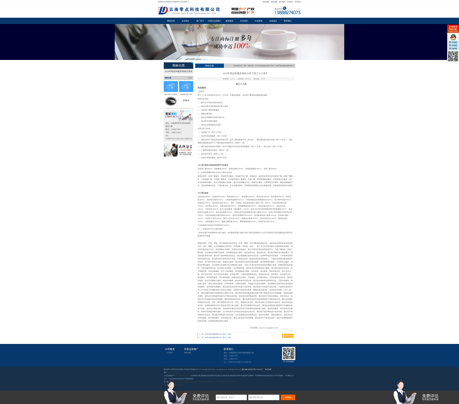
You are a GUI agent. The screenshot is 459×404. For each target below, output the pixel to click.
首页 (244, 66)
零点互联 (268, 369)
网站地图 (266, 2)
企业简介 (185, 21)
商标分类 (251, 66)
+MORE (189, 78)
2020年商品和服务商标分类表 (179, 71)
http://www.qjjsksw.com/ (269, 328)
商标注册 (187, 353)
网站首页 (171, 21)
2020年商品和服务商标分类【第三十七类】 (218, 334)
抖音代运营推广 (214, 21)
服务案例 (229, 21)
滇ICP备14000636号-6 (249, 369)
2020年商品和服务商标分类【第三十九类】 (218, 337)
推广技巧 (200, 21)
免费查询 (288, 397)
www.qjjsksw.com (174, 372)
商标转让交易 (186, 375)
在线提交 (290, 2)
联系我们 (298, 2)
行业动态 (244, 21)
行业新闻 (258, 21)
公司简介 (169, 353)
